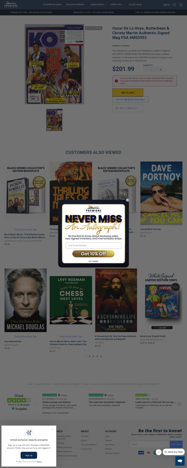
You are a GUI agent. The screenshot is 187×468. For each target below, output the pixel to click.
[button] (93, 254)
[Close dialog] (127, 200)
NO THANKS (93, 261)
